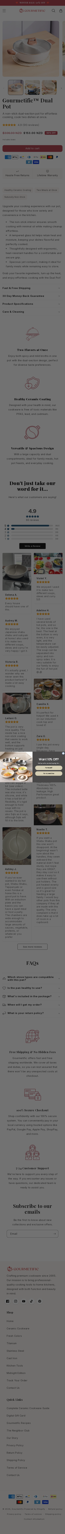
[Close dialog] (63, 753)
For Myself (48, 768)
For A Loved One (49, 774)
